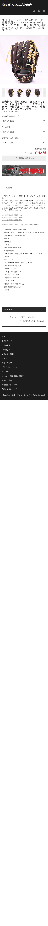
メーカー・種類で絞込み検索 (13, 376)
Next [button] (44, 92)
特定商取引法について (10, 385)
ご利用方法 (6, 345)
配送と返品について (9, 389)
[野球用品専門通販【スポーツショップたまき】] (17, 4)
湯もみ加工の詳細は (12, 215)
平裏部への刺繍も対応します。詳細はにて (22, 225)
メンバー (5, 372)
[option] (24, 60)
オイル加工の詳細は (12, 217)
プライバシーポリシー (10, 367)
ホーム (4, 337)
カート (4, 358)
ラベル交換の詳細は (12, 220)
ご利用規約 (6, 350)
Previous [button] (3, 92)
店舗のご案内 (7, 380)
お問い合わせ (7, 341)
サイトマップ (7, 363)
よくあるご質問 (8, 354)
